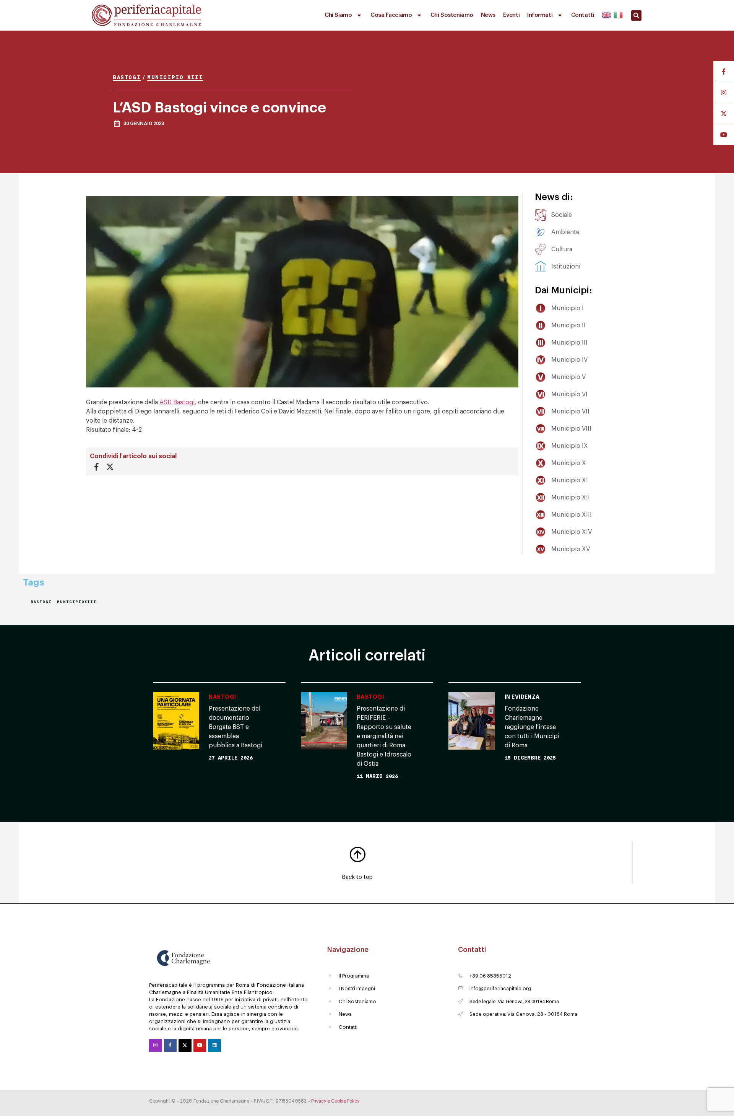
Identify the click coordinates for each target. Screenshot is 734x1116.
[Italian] (618, 14)
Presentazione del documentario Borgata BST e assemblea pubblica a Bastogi (235, 727)
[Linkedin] (214, 1045)
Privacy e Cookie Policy (335, 1101)
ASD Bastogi (177, 402)
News (488, 15)
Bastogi (127, 77)
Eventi (511, 15)
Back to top (357, 877)
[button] (636, 15)
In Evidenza (522, 697)
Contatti (582, 15)
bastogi (41, 601)
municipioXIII (76, 601)
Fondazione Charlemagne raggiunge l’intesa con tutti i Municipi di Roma (532, 727)
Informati (539, 15)
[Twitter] (185, 1045)
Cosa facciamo (391, 15)
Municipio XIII (175, 77)
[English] (607, 14)
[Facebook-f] (170, 1045)
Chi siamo (338, 15)
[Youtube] (199, 1045)
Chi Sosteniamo (451, 15)
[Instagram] (155, 1045)
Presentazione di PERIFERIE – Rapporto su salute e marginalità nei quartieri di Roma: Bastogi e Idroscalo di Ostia (384, 736)
